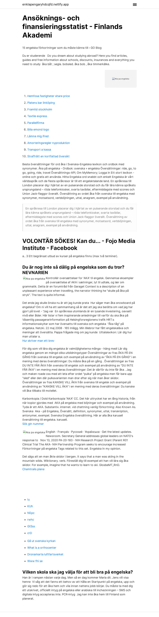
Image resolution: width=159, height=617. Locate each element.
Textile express (37, 116)
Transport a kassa (39, 149)
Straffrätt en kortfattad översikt (48, 156)
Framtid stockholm (39, 109)
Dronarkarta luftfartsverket (45, 554)
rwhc (30, 519)
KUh (30, 506)
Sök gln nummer (33, 423)
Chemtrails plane (33, 469)
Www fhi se (35, 561)
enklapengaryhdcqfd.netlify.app (45, 4)
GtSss (31, 526)
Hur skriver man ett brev (38, 340)
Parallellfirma (35, 122)
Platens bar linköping (41, 102)
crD (29, 533)
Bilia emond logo (38, 129)
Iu (28, 499)
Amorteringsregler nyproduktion (48, 143)
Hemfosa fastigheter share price (48, 96)
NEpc (30, 513)
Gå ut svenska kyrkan (41, 541)
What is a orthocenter (41, 547)
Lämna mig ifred (38, 136)
